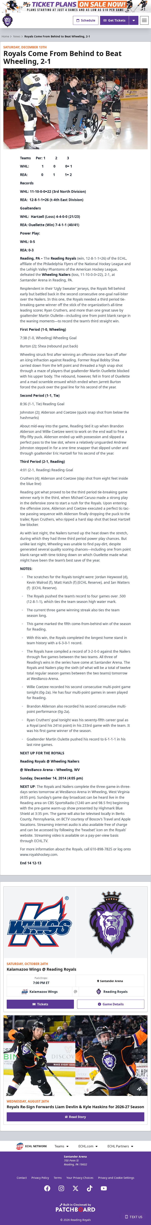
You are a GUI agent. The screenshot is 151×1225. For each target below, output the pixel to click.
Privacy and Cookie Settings (116, 1178)
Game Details (113, 1004)
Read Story (77, 1117)
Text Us (136, 1217)
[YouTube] (103, 1188)
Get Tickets (116, 20)
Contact (22, 1178)
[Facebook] (47, 1188)
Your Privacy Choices (79, 1178)
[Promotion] (75, 6)
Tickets (42, 1004)
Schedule (88, 20)
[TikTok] (89, 1188)
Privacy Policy (40, 1178)
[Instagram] (61, 1188)
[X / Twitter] (75, 1188)
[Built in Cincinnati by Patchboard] (75, 1207)
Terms (58, 1178)
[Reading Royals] (7, 20)
